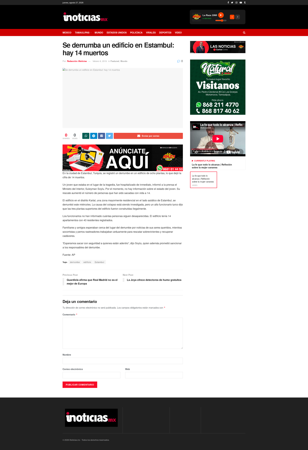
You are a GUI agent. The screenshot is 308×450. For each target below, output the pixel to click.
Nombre (67, 354)
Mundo (99, 32)
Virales (151, 32)
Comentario (70, 314)
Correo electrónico (73, 369)
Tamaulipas (82, 32)
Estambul (99, 262)
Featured (115, 61)
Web (127, 369)
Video (178, 32)
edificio (87, 262)
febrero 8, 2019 (100, 61)
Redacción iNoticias (77, 61)
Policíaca (136, 32)
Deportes (165, 32)
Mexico (67, 32)
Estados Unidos (117, 32)
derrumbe (75, 262)
